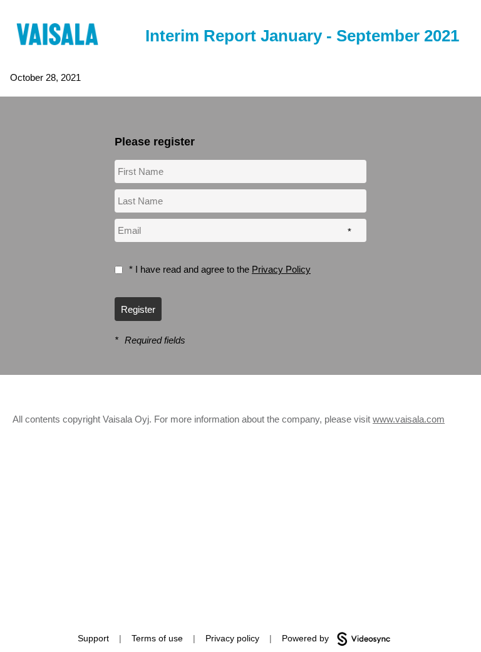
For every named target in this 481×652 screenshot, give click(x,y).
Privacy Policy (281, 269)
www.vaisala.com (409, 419)
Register (138, 309)
